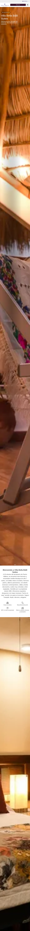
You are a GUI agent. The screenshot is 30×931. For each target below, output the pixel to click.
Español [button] (25, 1)
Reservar (18, 4)
